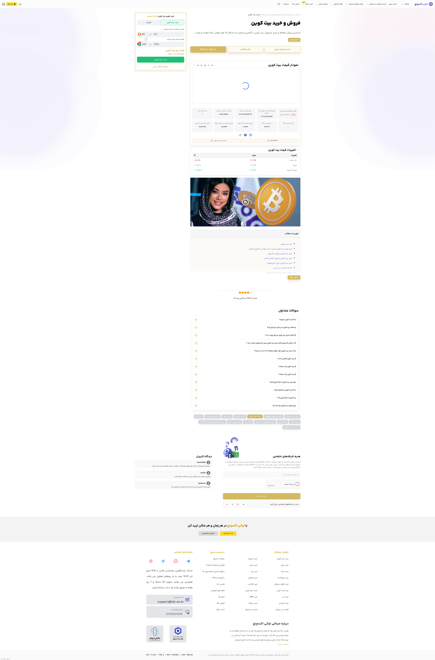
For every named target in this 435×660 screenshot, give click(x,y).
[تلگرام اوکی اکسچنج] (243, 504)
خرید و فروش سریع (282, 49)
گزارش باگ (221, 603)
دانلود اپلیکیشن (208, 533)
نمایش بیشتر (294, 40)
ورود (20, 4)
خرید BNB (253, 596)
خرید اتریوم (240, 416)
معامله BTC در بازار (161, 66)
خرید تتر (199, 416)
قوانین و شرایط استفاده (215, 565)
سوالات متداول (219, 558)
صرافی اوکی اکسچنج (282, 655)
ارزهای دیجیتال (281, 552)
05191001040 (174, 614)
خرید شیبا (282, 421)
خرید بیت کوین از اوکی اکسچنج (280, 253)
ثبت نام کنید (228, 533)
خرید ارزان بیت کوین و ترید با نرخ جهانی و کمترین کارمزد (270, 249)
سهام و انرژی (323, 4)
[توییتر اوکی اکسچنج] (232, 504)
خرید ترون (295, 421)
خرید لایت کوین (283, 590)
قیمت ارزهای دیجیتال (356, 4)
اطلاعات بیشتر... (283, 644)
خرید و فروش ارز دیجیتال (377, 4)
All (212, 66)
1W (198, 66)
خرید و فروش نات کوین (265, 421)
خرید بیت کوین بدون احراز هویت (279, 263)
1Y (208, 66)
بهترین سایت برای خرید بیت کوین (279, 272)
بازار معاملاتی (245, 49)
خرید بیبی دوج (234, 421)
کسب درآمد (309, 4)
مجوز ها (222, 596)
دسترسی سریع (217, 552)
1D (194, 66)
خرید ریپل (227, 416)
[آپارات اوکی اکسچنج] (227, 504)
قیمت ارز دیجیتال (282, 609)
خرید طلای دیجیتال (291, 427)
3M (205, 66)
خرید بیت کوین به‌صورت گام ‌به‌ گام (278, 258)
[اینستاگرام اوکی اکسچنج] (238, 504)
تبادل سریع (393, 4)
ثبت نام (10, 4)
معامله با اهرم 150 (207, 49)
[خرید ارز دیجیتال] (424, 4)
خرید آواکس (252, 584)
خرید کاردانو (284, 603)
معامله (407, 4)
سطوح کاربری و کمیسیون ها (214, 571)
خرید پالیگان (252, 577)
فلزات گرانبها (338, 4)
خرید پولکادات (283, 577)
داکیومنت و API (218, 577)
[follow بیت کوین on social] (250, 135)
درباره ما (286, 4)
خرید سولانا (253, 603)
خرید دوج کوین (213, 416)
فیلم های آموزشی (218, 590)
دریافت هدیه (262, 496)
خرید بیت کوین (160, 59)
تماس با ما (295, 4)
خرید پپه (248, 421)
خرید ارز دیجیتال (292, 416)
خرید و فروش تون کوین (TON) (212, 421)
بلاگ (278, 4)
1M (201, 66)
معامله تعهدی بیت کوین (282, 268)
